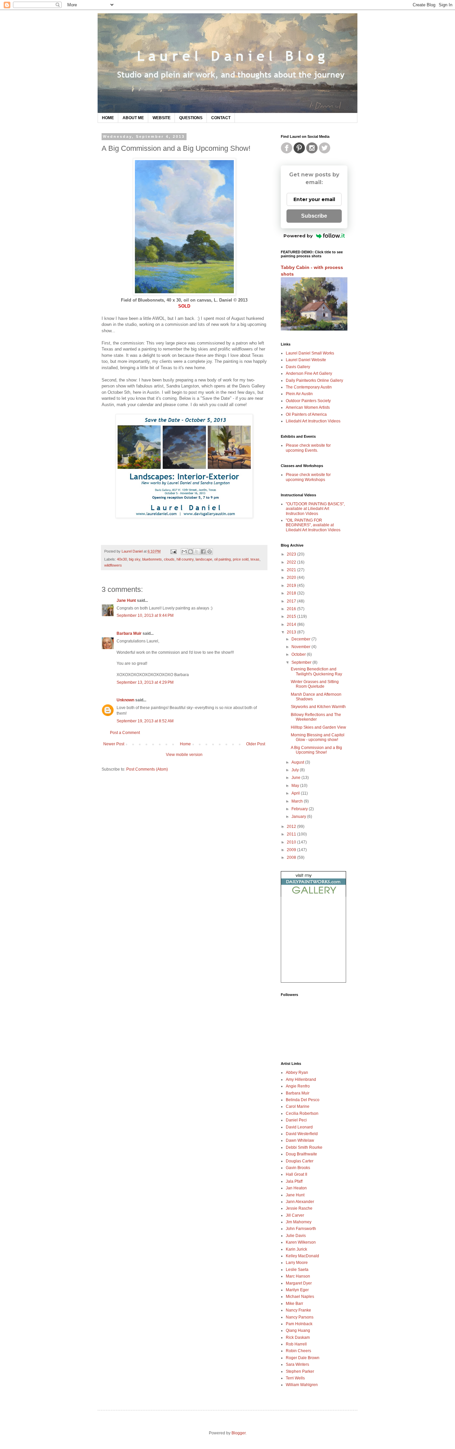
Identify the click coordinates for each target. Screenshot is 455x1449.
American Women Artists (308, 407)
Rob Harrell (296, 1344)
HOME (108, 118)
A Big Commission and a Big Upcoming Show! (316, 750)
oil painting (222, 559)
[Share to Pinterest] (209, 551)
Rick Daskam (298, 1337)
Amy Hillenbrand (301, 1079)
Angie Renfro (298, 1086)
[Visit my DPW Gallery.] (313, 895)
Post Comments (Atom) (147, 769)
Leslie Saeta (297, 1269)
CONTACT (220, 118)
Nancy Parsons (299, 1317)
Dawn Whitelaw (300, 1140)
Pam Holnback (299, 1324)
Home (185, 744)
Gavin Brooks (298, 1167)
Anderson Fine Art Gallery (309, 373)
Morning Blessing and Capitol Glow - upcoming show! (317, 737)
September (301, 662)
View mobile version (184, 754)
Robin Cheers (298, 1350)
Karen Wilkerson (301, 1242)
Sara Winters (297, 1364)
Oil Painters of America (306, 414)
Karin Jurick (296, 1249)
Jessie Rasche (299, 1208)
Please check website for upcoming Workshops (308, 477)
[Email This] (184, 551)
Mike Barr (294, 1303)
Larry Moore (297, 1262)
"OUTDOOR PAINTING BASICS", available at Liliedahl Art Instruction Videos (315, 509)
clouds (169, 559)
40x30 (122, 559)
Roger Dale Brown (302, 1357)
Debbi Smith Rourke (304, 1147)
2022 (292, 562)
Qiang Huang (298, 1330)
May (295, 785)
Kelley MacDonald (302, 1256)
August (298, 762)
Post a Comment (125, 732)
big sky (134, 559)
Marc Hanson (298, 1276)
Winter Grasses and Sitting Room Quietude (315, 684)
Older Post (255, 744)
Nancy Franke (298, 1310)
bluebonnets (152, 559)
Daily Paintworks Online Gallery (314, 380)
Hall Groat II (296, 1174)
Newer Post (113, 744)
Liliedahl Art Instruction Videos (313, 421)
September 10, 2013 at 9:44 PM (145, 615)
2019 (292, 585)
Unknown (125, 700)
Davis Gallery (298, 366)
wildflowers (113, 565)
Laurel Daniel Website (306, 360)
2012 (292, 826)
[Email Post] (173, 551)
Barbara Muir (129, 633)
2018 (292, 593)
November (301, 646)
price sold (240, 559)
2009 (292, 849)
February (300, 809)
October (299, 654)
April (296, 793)
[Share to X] (197, 551)
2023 (292, 554)
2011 (292, 834)
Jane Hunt (126, 600)
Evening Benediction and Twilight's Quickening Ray (316, 671)
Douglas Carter (299, 1161)
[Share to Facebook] (203, 551)
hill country (185, 559)
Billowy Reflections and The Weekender (316, 717)
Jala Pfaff (294, 1181)
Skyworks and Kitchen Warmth (318, 706)
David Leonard (299, 1127)
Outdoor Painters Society (308, 400)
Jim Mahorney (298, 1222)
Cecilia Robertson (302, 1113)
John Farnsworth (301, 1228)
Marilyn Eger (297, 1290)
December (301, 639)
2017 (292, 601)
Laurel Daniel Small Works (310, 353)
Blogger (238, 1433)
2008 (292, 857)
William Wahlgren (302, 1384)
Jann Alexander (300, 1201)
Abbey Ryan (297, 1072)
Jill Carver (295, 1215)
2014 (292, 624)
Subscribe (314, 216)
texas (254, 559)
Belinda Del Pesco (302, 1099)
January (299, 816)
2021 (292, 570)
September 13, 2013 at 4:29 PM (145, 682)
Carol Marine (297, 1106)
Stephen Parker (300, 1371)
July (295, 770)
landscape (204, 559)
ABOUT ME (133, 118)
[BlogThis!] (190, 551)
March (297, 801)
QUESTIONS (191, 118)
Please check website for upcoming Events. (308, 447)
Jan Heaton (296, 1188)
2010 (292, 842)
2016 (292, 608)
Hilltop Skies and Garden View (318, 727)
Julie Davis (296, 1235)
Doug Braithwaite (301, 1154)
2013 (292, 632)
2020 (292, 577)
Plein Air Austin (299, 393)
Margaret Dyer (299, 1283)
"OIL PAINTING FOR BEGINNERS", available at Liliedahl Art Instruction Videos (313, 525)
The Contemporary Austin (309, 387)
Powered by (298, 235)
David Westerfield (302, 1133)
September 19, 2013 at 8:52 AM (145, 721)
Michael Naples (300, 1296)
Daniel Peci (296, 1120)
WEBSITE (162, 118)
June (296, 777)
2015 (292, 616)
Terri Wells (295, 1378)
